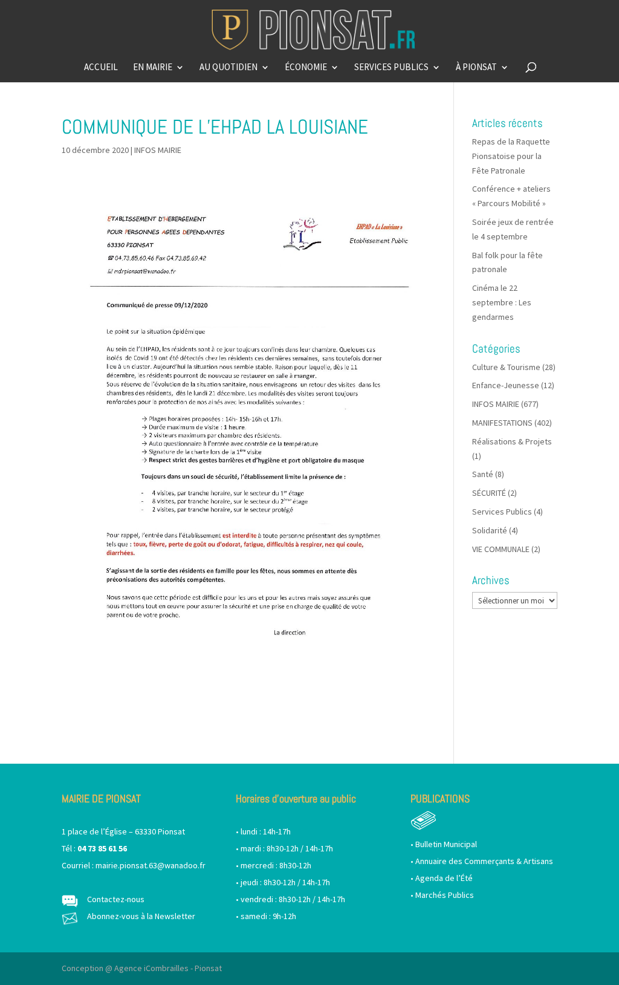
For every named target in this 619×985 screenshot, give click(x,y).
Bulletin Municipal (446, 844)
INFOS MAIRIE (157, 150)
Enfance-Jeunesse (505, 385)
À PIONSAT (476, 68)
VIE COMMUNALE (501, 549)
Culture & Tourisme (506, 367)
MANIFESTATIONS (502, 422)
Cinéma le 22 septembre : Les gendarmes (501, 302)
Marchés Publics (444, 894)
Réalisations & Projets (512, 441)
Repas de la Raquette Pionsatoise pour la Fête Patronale (511, 156)
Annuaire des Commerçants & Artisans (484, 861)
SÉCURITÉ (489, 492)
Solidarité (489, 530)
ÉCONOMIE (306, 68)
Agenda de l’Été (444, 878)
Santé (482, 474)
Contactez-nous (115, 899)
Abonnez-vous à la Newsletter (141, 916)
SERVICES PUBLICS (391, 68)
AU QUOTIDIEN (228, 68)
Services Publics (502, 511)
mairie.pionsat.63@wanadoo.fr (151, 865)
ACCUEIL (101, 68)
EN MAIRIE (152, 68)
